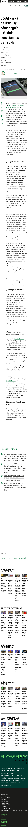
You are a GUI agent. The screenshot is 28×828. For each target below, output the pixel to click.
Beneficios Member (17, 766)
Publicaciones (19, 780)
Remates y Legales (20, 778)
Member (7, 766)
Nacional (9, 768)
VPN (9, 558)
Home (2, 766)
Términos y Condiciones (4, 822)
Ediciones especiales (7, 780)
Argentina (11, 1)
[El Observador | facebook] (20, 757)
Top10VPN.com (19, 339)
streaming (22, 558)
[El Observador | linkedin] (19, 760)
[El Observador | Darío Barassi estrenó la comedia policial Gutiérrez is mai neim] (24, 652)
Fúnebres (10, 778)
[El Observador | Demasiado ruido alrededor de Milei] (10, 652)
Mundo (13, 773)
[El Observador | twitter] (17, 757)
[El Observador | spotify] (23, 760)
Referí (3, 768)
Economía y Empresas (8, 771)
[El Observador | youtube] (26, 757)
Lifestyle (20, 775)
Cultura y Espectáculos (8, 775)
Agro (17, 771)
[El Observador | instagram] (23, 757)
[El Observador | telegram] (26, 760)
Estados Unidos (6, 785)
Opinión (3, 778)
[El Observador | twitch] (26, 763)
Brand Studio (5, 773)
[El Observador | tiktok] (16, 760)
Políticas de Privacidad (4, 818)
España (21, 783)
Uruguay (4, 1)
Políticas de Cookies (4, 815)
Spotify (3, 558)
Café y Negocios (18, 768)
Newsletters (5, 783)
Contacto (3, 825)
